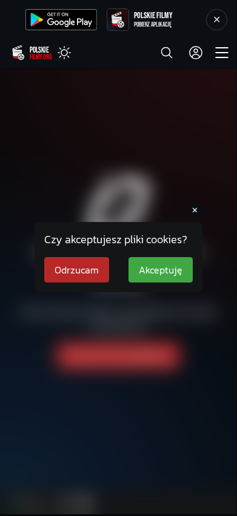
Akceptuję (160, 270)
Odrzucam (77, 270)
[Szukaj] (166, 52)
